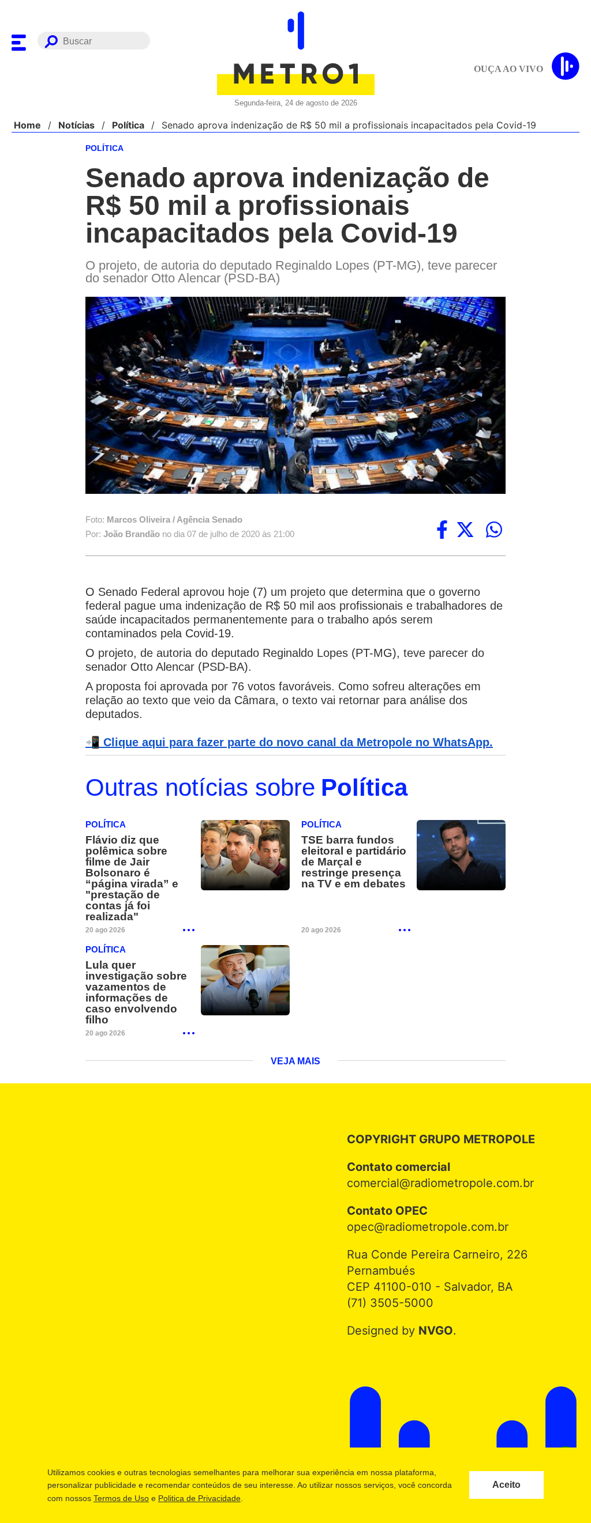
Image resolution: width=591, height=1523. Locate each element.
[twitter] (465, 530)
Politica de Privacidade (199, 1498)
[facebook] (442, 530)
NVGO (433, 1310)
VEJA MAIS (296, 1041)
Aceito (506, 1485)
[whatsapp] (494, 530)
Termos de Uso (120, 1498)
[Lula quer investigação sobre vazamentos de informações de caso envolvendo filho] (245, 971)
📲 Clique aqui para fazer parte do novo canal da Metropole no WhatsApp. (282, 743)
